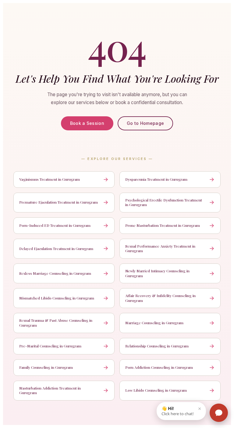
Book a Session (87, 123)
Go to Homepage (145, 123)
